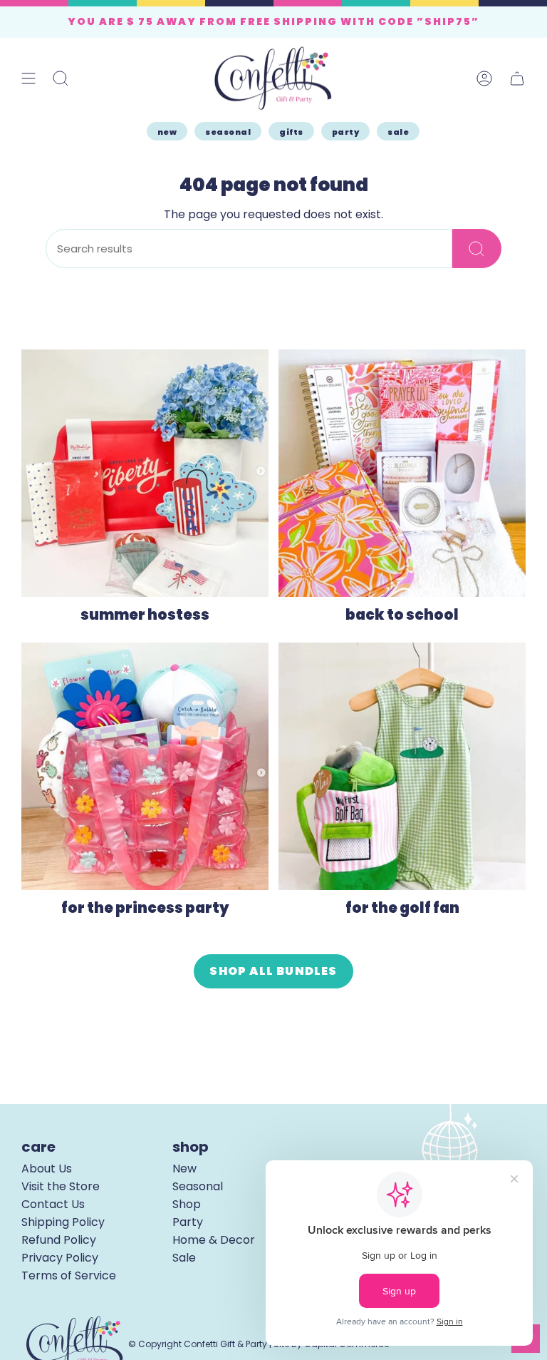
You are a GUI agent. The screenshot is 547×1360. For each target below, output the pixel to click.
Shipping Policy (63, 1222)
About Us (46, 1168)
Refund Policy (58, 1240)
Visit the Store (60, 1186)
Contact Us (53, 1204)
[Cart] (517, 78)
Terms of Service (68, 1275)
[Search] (476, 248)
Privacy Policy (59, 1257)
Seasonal (197, 1186)
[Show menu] (28, 78)
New (184, 1168)
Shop (186, 1204)
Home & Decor (213, 1240)
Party (187, 1222)
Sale (184, 1257)
